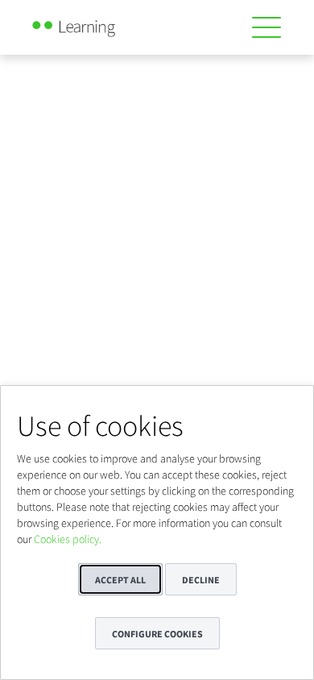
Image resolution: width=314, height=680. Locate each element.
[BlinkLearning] (91, 24)
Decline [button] (201, 580)
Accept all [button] (120, 580)
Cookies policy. (67, 539)
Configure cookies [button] (157, 634)
